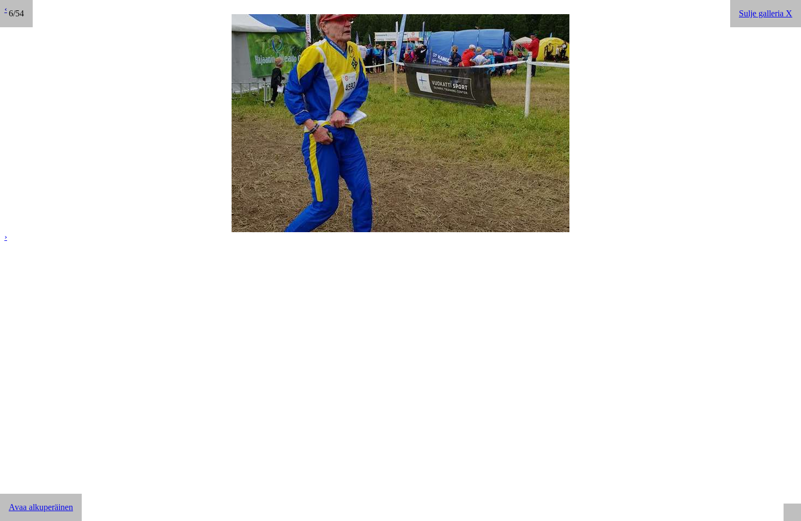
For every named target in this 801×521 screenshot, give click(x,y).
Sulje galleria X (765, 13)
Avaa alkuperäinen (41, 507)
